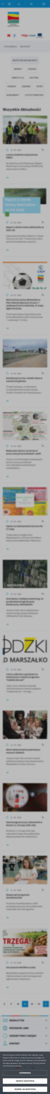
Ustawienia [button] (25, 1072)
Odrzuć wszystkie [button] (25, 1081)
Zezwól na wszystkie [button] (25, 1089)
